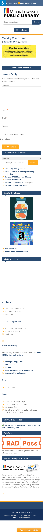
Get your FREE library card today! (18, 177)
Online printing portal (13, 362)
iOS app (8, 367)
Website (5, 126)
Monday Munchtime (21, 67)
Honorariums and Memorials (16, 252)
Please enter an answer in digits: (14, 134)
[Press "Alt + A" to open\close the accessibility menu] (3, 3)
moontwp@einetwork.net (29, 3)
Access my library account (15, 169)
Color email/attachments (15, 373)
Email (4, 118)
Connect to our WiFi (13, 180)
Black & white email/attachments (19, 370)
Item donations (11, 249)
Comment (6, 85)
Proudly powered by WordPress (17, 515)
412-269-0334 (11, 3)
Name (5, 110)
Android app (10, 364)
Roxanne (24, 42)
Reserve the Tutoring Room (16, 185)
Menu (24, 30)
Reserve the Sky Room (14, 182)
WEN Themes (24, 517)
